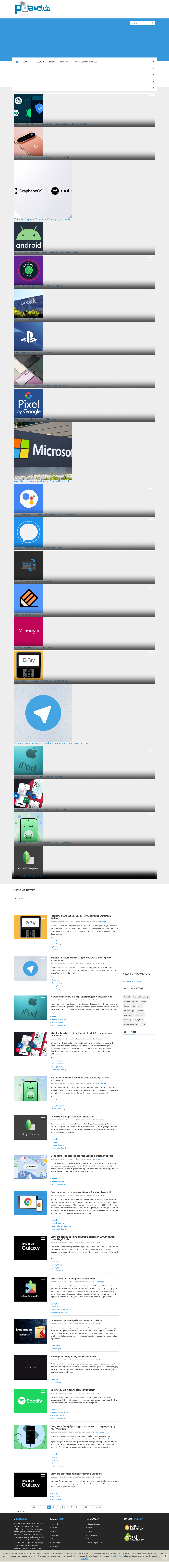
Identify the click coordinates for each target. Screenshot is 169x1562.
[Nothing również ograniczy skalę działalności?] (30, 1367)
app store (55, 989)
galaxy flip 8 (56, 1268)
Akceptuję (84, 1559)
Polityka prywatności (95, 1543)
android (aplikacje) (59, 1025)
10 (86, 1507)
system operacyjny (59, 1466)
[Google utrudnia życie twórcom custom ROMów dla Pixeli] (28, 403)
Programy (100, 963)
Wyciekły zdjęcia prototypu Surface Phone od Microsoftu (42, 481)
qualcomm (56, 1346)
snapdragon (56, 1349)
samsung (55, 1262)
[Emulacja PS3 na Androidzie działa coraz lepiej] (28, 337)
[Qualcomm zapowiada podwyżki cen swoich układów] (30, 1331)
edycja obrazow (58, 1145)
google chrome (57, 1223)
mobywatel (56, 1061)
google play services (59, 1106)
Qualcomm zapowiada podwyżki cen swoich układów (77, 1320)
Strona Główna (57, 1524)
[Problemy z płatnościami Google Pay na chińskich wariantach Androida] (28, 665)
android (55, 950)
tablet (143, 1024)
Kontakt (90, 1528)
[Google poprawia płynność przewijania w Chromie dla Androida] (30, 1203)
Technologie (101, 922)
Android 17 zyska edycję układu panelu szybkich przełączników (38, 286)
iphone (140, 1011)
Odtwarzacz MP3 (58, 1022)
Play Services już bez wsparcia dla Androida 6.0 (74, 1278)
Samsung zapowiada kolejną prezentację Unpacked (76, 1473)
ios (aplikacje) (57, 986)
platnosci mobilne (58, 947)
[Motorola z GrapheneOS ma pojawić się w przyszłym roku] (43, 189)
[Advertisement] (66, 38)
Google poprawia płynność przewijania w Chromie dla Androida (81, 1192)
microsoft (140, 1015)
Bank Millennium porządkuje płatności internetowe (34, 648)
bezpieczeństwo (58, 1109)
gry (134, 1006)
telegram (55, 980)
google (55, 941)
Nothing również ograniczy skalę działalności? (73, 1356)
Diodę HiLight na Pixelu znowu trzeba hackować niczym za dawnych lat (41, 157)
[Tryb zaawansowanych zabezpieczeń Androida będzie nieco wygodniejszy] (28, 827)
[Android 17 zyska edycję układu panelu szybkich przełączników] (28, 270)
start (33, 1507)
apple (54, 1457)
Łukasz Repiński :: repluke (83, 922)
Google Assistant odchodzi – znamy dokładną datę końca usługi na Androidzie (44, 514)
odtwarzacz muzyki (59, 1019)
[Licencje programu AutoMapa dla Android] (134, 1537)
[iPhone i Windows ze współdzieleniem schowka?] (28, 565)
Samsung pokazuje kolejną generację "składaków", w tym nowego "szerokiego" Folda (83, 1238)
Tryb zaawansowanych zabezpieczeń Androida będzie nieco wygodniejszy (43, 843)
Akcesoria (55, 1535)
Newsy (54, 1528)
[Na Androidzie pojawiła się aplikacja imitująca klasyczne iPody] (28, 760)
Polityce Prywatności (116, 1556)
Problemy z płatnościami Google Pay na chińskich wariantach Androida (41, 681)
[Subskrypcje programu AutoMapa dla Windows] (134, 1527)
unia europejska (58, 1064)
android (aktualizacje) (141, 997)
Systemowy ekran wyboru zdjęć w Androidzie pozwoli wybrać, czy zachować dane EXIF (48, 253)
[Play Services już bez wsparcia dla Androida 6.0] (30, 1289)
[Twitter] (153, 75)
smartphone (56, 1382)
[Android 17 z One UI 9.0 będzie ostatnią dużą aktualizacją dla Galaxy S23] (28, 370)
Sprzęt (98, 1243)
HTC (139, 1006)
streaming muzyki (58, 1416)
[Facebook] (153, 68)
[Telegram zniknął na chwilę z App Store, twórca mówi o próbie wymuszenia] (43, 713)
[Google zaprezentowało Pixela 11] (28, 303)
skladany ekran (57, 1271)
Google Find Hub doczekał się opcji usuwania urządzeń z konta (82, 1155)
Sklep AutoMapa (94, 1524)
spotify (54, 1410)
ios (53, 1463)
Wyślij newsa (92, 1535)
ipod (54, 1016)
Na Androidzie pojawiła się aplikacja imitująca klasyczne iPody (38, 776)
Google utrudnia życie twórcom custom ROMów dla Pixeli (36, 419)
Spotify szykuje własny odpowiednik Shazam (73, 1390)
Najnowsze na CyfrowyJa (132, 981)
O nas (90, 1531)
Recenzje (55, 1546)
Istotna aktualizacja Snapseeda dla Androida (31, 876)
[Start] (17, 62)
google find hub (58, 1181)
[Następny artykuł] (91, 1507)
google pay (56, 944)
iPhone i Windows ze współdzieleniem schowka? (33, 581)
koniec (98, 1507)
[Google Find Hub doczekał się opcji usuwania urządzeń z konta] (30, 1167)
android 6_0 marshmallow (61, 1310)
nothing (55, 1379)
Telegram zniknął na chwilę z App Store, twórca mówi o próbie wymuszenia (51, 743)
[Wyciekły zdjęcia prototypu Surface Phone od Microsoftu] (43, 451)
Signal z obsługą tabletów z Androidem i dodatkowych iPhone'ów (39, 548)
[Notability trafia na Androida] (28, 598)
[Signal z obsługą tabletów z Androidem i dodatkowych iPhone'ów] (28, 532)
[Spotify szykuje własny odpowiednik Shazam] (30, 1401)
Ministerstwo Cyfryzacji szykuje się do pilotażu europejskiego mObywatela (43, 810)
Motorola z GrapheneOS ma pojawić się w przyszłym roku (42, 219)
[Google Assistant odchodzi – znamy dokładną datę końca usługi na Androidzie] (28, 498)
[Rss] (153, 62)
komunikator (56, 983)
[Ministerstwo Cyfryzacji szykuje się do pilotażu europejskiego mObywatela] (28, 794)
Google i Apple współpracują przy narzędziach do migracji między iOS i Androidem (83, 1427)
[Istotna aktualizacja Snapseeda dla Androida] (28, 860)
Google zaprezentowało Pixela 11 (27, 319)
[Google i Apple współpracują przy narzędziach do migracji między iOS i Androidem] (30, 1437)
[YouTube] (153, 88)
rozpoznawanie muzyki (60, 1413)
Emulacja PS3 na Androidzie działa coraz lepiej (32, 353)
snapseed (56, 1142)
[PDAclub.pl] (32, 8)
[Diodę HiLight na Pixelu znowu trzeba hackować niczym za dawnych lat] (28, 141)
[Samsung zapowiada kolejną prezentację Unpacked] (30, 1485)
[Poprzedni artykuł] (39, 1507)
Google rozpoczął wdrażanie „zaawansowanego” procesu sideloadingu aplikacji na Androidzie (50, 124)
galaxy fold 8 (56, 1265)
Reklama (91, 1539)
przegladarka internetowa (61, 1226)
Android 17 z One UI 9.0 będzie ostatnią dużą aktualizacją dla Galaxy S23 (42, 386)
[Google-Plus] (153, 81)
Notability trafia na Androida (25, 614)
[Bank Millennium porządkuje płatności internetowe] (28, 632)
